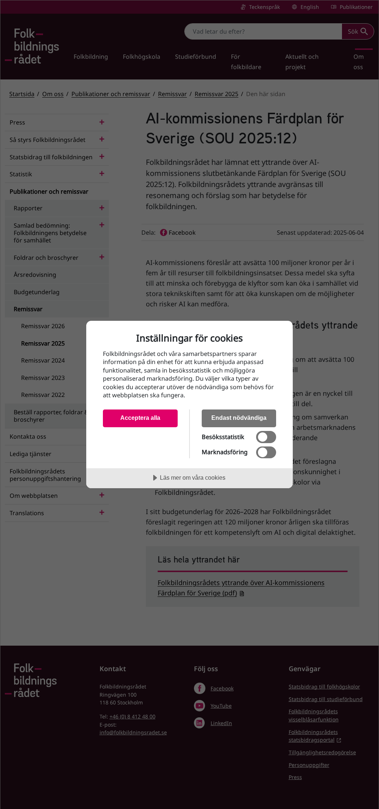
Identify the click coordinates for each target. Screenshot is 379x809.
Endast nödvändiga (238, 417)
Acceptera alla (140, 417)
